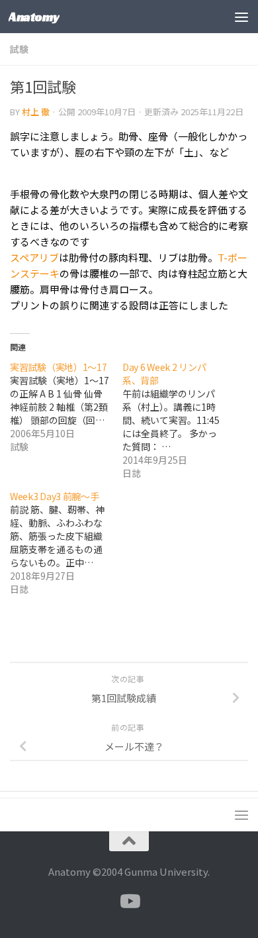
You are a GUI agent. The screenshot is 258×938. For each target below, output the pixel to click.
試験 (19, 49)
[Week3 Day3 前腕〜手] (66, 543)
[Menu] (241, 16)
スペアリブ (34, 257)
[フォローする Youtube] (129, 901)
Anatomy (34, 17)
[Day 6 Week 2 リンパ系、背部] (178, 420)
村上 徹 (36, 111)
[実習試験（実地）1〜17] (66, 406)
